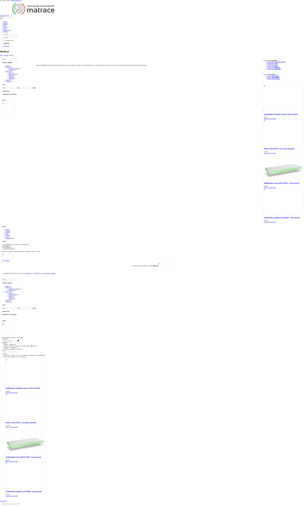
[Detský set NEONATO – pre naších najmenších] (284, 132)
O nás (7, 236)
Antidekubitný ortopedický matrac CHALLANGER (281, 114)
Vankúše (8, 81)
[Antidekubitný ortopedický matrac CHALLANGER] (284, 98)
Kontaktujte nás (9, 238)
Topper (7, 80)
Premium (11, 78)
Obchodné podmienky (50, 273)
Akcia (7, 65)
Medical (11, 77)
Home (1, 55)
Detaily (274, 118)
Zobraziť (273, 76)
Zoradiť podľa (276, 62)
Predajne (8, 235)
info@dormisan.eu (16, 0)
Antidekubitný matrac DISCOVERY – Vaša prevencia (281, 183)
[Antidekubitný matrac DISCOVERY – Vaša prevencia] (284, 167)
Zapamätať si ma (9, 40)
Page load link (3, 501)
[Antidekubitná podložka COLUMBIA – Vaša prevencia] (284, 201)
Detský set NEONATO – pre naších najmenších (279, 148)
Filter (34, 88)
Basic (10, 73)
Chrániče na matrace (14, 68)
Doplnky (8, 67)
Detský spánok (12, 74)
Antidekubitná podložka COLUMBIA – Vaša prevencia (282, 217)
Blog (7, 234)
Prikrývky (11, 70)
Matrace (6, 55)
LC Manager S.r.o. (28, 273)
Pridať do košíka (268, 118)
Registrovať (6, 46)
